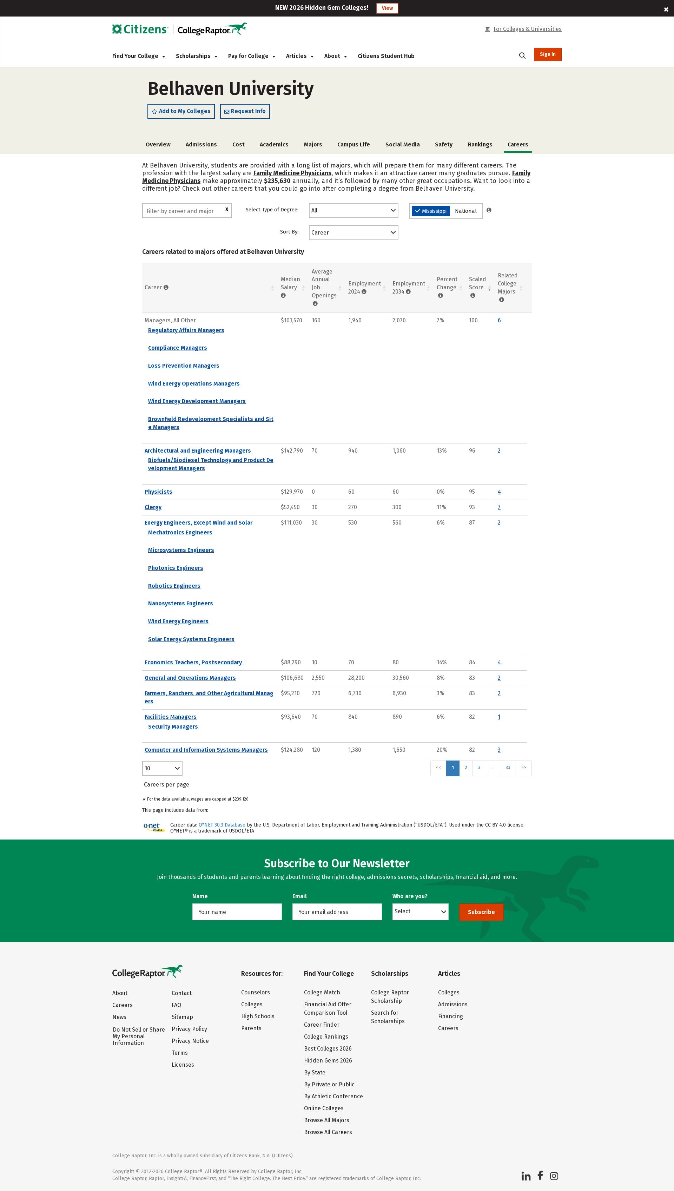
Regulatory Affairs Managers (186, 330)
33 (507, 767)
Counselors (255, 992)
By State (314, 1072)
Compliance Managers (177, 347)
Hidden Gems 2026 (328, 1060)
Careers (122, 1005)
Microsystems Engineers (181, 550)
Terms (180, 1052)
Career (320, 232)
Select (402, 911)
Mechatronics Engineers (180, 532)
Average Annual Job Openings (324, 283)
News (119, 1017)
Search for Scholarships (388, 1017)
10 (147, 768)
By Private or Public (329, 1084)
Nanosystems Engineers (180, 603)
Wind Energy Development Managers (197, 401)
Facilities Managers (171, 716)
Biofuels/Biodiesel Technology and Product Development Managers (210, 464)
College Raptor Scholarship (390, 996)
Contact (182, 993)
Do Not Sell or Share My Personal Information (139, 1036)
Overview (158, 144)
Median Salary (290, 283)
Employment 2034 (408, 287)
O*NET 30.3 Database (222, 825)
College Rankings (326, 1036)
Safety (443, 144)
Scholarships (194, 56)
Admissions (201, 144)
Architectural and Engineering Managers (198, 450)
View (387, 8)
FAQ (176, 1005)
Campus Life (353, 144)
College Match (322, 992)
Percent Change (447, 283)
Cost (238, 144)
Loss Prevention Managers (183, 365)
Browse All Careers (328, 1132)
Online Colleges (324, 1108)
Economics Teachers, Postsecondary (193, 662)
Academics (274, 144)
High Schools (258, 1016)
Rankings (480, 144)
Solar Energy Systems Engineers (191, 639)
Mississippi (434, 211)
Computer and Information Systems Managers (206, 749)
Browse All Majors (326, 1120)
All (314, 210)
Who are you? (410, 896)
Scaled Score (477, 283)
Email (299, 896)
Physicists (158, 491)
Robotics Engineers (174, 586)
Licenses (183, 1064)
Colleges (252, 1004)
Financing (450, 1016)
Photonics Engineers (175, 568)
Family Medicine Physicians (292, 173)
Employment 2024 (364, 287)
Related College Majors (508, 283)
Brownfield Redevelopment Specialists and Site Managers (210, 423)
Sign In (548, 54)
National (466, 211)
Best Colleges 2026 (328, 1048)
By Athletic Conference (333, 1096)
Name (200, 896)
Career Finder (321, 1024)
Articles (297, 56)
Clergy (153, 507)
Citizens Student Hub (386, 56)
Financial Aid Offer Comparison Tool (327, 1008)
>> (523, 767)
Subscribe (481, 912)
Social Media (402, 144)
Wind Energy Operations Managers (194, 383)
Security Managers (173, 726)
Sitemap (182, 1017)
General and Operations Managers (190, 678)
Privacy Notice (190, 1041)
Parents (251, 1028)
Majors (313, 144)
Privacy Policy (189, 1029)
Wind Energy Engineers (178, 621)
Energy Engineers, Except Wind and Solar (198, 522)
